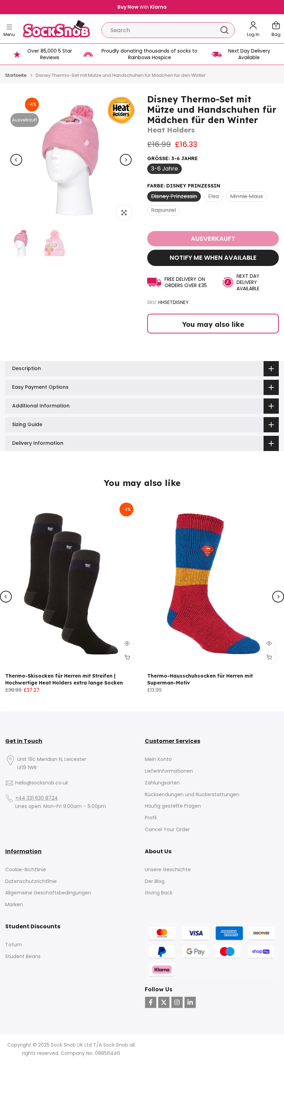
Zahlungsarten (162, 783)
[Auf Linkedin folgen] (190, 1002)
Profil (151, 818)
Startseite (16, 75)
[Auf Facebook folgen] (151, 1002)
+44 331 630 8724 (36, 798)
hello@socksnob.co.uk (41, 783)
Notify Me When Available (213, 257)
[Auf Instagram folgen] (177, 1002)
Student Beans (23, 956)
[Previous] (16, 160)
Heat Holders (171, 130)
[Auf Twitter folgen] (164, 1002)
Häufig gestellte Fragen (173, 806)
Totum (13, 944)
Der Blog (155, 881)
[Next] (126, 160)
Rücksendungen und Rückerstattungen (192, 794)
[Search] (224, 30)
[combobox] (158, 30)
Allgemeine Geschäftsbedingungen (48, 893)
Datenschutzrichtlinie (31, 881)
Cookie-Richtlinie (25, 869)
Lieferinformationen (169, 771)
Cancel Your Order (167, 829)
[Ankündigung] (142, 7)
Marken (14, 904)
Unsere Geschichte (168, 869)
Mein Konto (158, 759)
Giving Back (158, 893)
